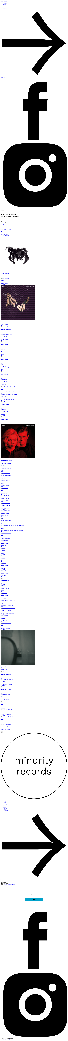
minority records (4, 1)
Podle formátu (6, 227)
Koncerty (5, 6)
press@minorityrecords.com (9, 885)
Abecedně (5, 225)
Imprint (4, 809)
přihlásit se (34, 899)
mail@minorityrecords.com (9, 884)
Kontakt (5, 8)
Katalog (5, 4)
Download (5, 810)
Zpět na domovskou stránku (6, 219)
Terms (4, 807)
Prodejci (5, 808)
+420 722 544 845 (6, 887)
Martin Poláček (8, 1039)
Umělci (4, 5)
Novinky (5, 3)
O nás (4, 805)
